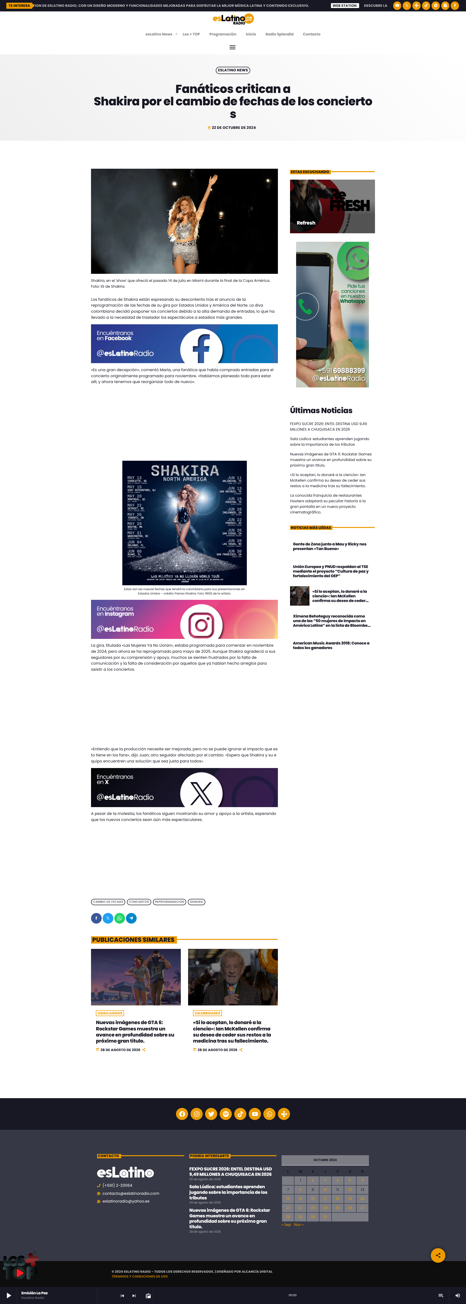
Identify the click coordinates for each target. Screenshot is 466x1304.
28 (288, 1217)
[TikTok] (426, 5)
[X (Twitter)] (407, 5)
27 (362, 1208)
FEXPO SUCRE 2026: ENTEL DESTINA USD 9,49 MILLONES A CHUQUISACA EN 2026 (230, 1172)
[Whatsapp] (269, 1114)
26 (350, 1208)
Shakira (196, 902)
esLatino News (233, 70)
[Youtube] (255, 1114)
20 (362, 1198)
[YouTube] (397, 5)
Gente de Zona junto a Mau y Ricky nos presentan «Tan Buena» (329, 546)
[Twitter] (211, 1114)
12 (350, 1189)
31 (325, 1217)
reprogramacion (169, 902)
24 (325, 1208)
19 (350, 1198)
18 (337, 1198)
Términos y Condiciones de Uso (140, 1276)
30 (313, 1217)
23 (313, 1208)
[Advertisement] (184, 423)
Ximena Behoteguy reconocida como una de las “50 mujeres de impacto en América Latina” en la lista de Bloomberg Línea (332, 623)
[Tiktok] (240, 1114)
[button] (34, 1252)
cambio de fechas (108, 902)
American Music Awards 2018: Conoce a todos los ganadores (331, 645)
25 (337, 1208)
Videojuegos (110, 1013)
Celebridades (207, 1013)
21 (288, 1208)
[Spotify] (436, 5)
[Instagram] (445, 5)
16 (313, 1198)
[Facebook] (455, 5)
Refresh (306, 222)
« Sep (286, 1224)
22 (300, 1208)
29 (300, 1217)
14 (288, 1198)
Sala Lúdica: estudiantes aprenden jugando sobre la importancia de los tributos (228, 1192)
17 (325, 1198)
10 (325, 1189)
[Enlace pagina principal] (233, 18)
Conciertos (139, 902)
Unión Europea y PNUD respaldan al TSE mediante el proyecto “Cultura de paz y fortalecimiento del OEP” (331, 571)
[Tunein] (416, 5)
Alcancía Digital (257, 1271)
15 (300, 1198)
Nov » (298, 1224)
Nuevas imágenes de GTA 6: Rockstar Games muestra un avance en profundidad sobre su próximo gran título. (135, 1031)
